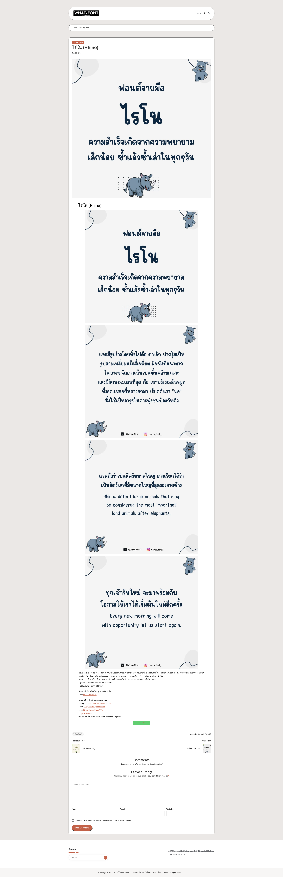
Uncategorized (78, 42)
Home (76, 28)
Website (169, 809)
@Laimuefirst (86, 713)
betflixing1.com (187, 851)
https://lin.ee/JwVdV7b (93, 710)
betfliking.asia (200, 851)
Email (123, 809)
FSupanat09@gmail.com (94, 707)
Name (75, 809)
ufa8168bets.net (174, 851)
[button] (105, 858)
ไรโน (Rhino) (78, 734)
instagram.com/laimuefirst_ (100, 703)
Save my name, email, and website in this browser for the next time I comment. (104, 820)
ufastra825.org (179, 854)
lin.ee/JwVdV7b (90, 695)
